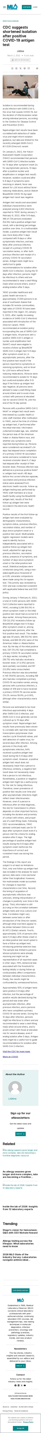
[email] (29, 68)
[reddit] (24, 68)
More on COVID (10, 1057)
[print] (37, 68)
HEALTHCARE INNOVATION (20, 1399)
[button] (4, 7)
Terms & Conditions (21, 1411)
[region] (20, 1423)
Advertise (14, 1407)
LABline (20, 51)
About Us (6, 1407)
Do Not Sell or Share (26, 1407)
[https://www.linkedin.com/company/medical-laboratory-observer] (18, 1385)
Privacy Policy (8, 1411)
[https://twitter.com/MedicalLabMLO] (21, 1385)
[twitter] (20, 68)
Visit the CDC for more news (16, 1051)
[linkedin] (16, 68)
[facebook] (12, 68)
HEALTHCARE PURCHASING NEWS (20, 1396)
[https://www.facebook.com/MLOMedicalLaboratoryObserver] (15, 1385)
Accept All (20, 1428)
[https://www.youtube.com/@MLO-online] (25, 1385)
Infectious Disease (11, 21)
